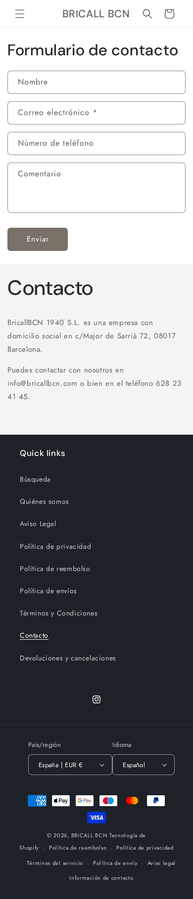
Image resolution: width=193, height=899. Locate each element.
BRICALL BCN (89, 835)
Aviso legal (161, 863)
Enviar (38, 239)
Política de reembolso (55, 568)
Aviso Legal (38, 524)
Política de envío (115, 863)
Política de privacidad (55, 546)
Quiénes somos (44, 501)
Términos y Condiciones (58, 613)
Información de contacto (101, 878)
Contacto (34, 635)
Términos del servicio (55, 863)
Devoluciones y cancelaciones (68, 658)
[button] (20, 14)
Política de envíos (48, 591)
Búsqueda (35, 479)
